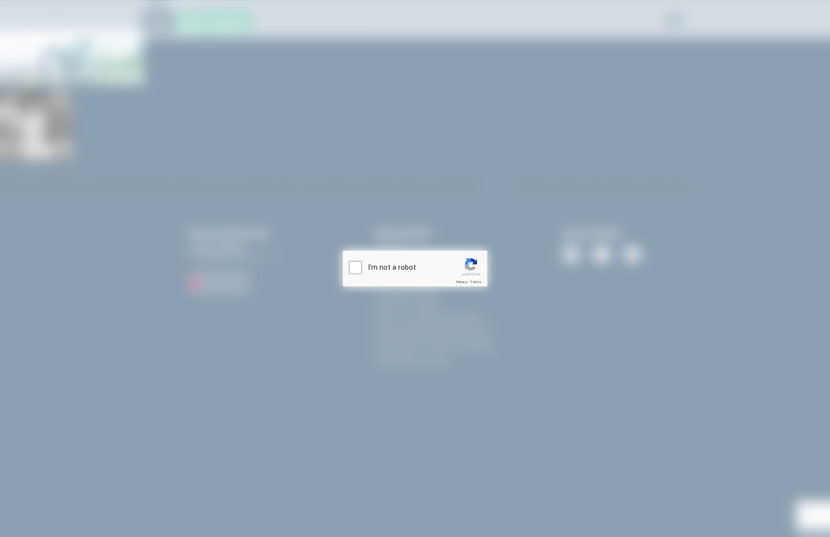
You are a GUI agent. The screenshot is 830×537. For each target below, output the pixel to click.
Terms (476, 282)
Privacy (461, 282)
